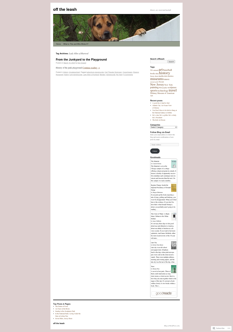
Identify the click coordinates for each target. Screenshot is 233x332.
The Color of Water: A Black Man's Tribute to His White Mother (160, 216)
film (157, 73)
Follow (155, 151)
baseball (167, 69)
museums (157, 78)
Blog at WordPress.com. (172, 326)
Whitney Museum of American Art (162, 94)
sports (153, 90)
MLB (165, 76)
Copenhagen (127, 72)
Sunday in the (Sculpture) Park (65, 311)
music (166, 79)
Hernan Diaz (156, 269)
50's (151, 70)
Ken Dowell (82, 63)
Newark (161, 82)
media (161, 75)
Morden (102, 74)
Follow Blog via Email (160, 132)
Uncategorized (74, 72)
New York (168, 84)
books (152, 73)
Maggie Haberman (158, 192)
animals (155, 70)
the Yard (119, 74)
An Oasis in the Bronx (62, 309)
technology (163, 90)
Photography (163, 88)
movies (171, 76)
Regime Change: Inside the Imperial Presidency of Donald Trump (161, 187)
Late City (154, 242)
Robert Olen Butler (158, 245)
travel (173, 90)
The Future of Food (61, 306)
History (65, 72)
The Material (155, 161)
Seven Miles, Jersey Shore (63, 318)
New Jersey (157, 84)
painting (154, 87)
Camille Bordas (157, 164)
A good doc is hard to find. (161, 103)
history (66, 74)
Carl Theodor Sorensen (113, 72)
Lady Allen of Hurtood (91, 74)
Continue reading (91, 67)
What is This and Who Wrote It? (75, 44)
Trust (152, 266)
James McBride (157, 221)
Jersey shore (154, 76)
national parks (154, 82)
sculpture (172, 87)
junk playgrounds (76, 74)
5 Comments (128, 74)
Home (58, 44)
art (161, 69)
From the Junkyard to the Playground (81, 59)
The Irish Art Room (158, 120)
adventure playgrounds (95, 72)
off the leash (65, 9)
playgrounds (110, 74)
